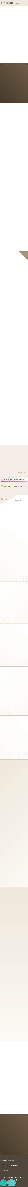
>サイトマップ (4, 1170)
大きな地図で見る (22, 354)
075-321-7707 (6, 308)
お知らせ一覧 (21, 472)
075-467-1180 (7, 1087)
